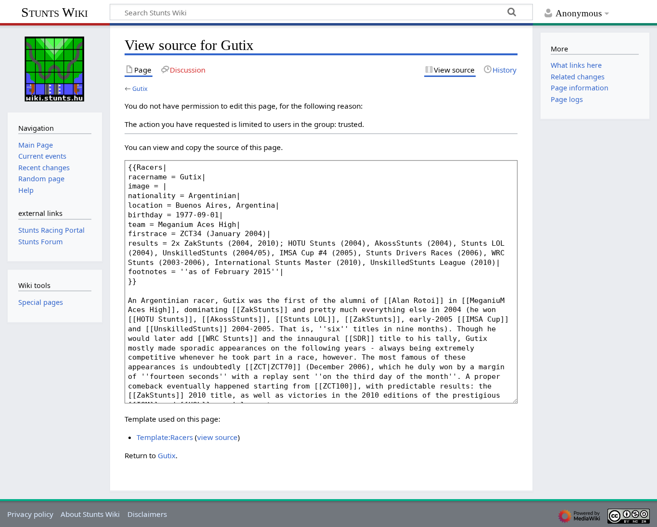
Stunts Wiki (54, 12)
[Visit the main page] (54, 68)
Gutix (140, 88)
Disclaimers (147, 514)
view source (217, 437)
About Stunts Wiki (90, 514)
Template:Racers (165, 437)
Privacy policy (30, 514)
